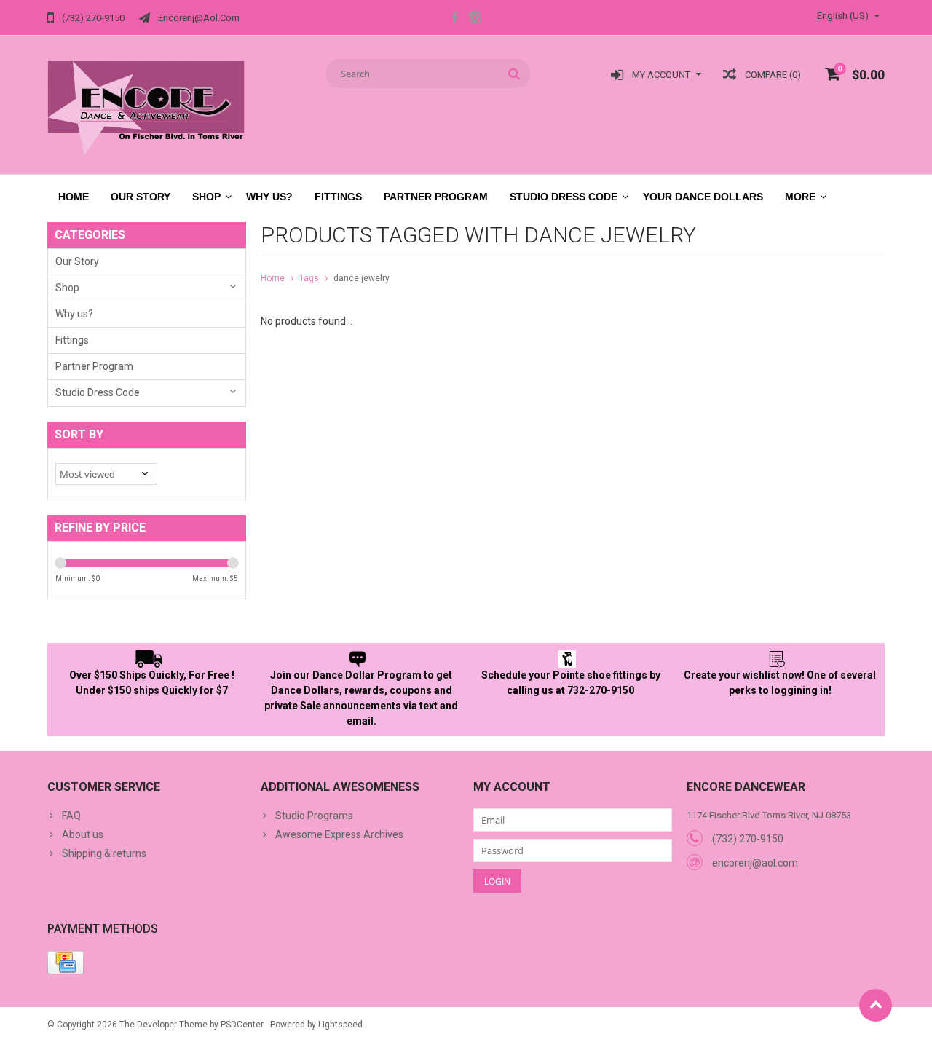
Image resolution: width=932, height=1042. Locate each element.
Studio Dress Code (563, 196)
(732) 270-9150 (747, 839)
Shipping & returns (104, 853)
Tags (309, 278)
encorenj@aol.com (755, 863)
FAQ (71, 815)
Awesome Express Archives (339, 834)
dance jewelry (361, 278)
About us (82, 834)
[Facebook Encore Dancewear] (454, 20)
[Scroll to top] (875, 1005)
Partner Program (436, 196)
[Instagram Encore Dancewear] (474, 20)
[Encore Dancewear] (146, 108)
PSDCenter (242, 1024)
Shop (206, 196)
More (800, 196)
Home (73, 196)
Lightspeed (340, 1024)
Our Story (140, 196)
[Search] (514, 73)
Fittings (338, 196)
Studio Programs (314, 815)
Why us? (269, 196)
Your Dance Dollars (703, 196)
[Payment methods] (65, 962)
